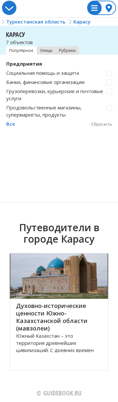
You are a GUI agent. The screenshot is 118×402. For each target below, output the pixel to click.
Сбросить (101, 124)
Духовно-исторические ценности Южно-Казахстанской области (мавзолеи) (52, 317)
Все (10, 123)
